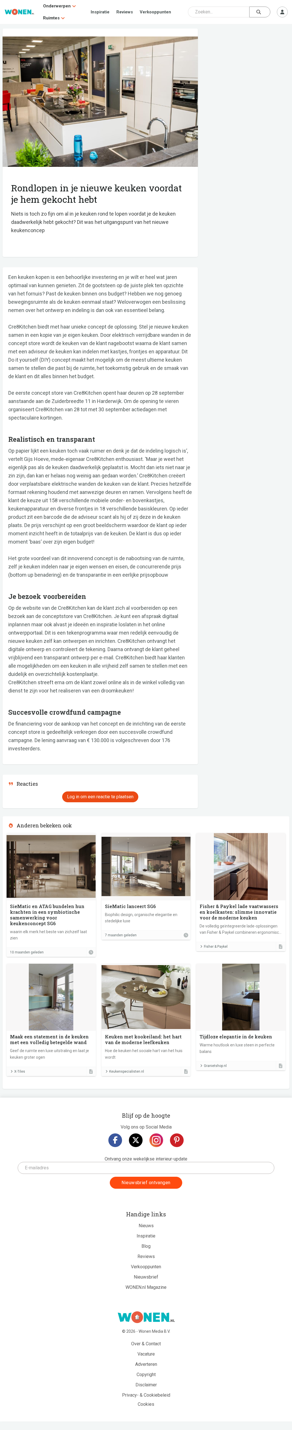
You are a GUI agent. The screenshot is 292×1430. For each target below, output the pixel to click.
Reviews (124, 12)
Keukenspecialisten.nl (126, 1071)
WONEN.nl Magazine (146, 1287)
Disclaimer (146, 1385)
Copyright (146, 1374)
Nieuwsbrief (146, 1277)
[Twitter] (136, 1140)
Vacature (146, 1354)
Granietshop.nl (215, 1066)
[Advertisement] (246, 70)
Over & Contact (146, 1343)
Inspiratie (100, 12)
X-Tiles (19, 1071)
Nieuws (146, 1225)
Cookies (146, 1404)
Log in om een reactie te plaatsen (100, 796)
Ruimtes (51, 18)
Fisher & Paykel (216, 947)
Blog (146, 1246)
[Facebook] (115, 1140)
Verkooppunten (155, 12)
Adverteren (146, 1364)
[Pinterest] (177, 1140)
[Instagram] (156, 1140)
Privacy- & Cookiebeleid (146, 1395)
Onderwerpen (57, 6)
